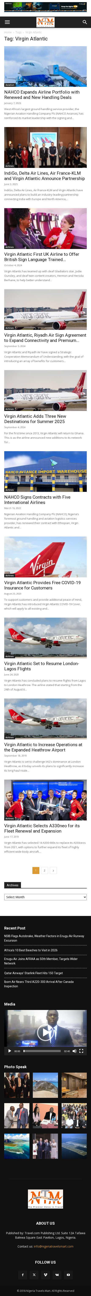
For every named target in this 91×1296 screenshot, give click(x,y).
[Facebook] (22, 1275)
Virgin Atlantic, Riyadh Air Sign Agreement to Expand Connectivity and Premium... (45, 338)
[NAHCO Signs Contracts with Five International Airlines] (45, 471)
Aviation (10, 84)
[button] (7, 22)
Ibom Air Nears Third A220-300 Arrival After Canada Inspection (39, 984)
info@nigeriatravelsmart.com (53, 1246)
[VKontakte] (57, 1275)
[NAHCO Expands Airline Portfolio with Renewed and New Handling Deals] (45, 66)
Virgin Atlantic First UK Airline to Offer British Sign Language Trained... (41, 257)
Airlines (10, 166)
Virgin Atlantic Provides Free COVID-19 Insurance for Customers (42, 585)
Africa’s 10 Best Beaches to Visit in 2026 (31, 950)
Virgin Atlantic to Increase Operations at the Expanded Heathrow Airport (43, 747)
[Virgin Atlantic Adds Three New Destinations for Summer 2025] (45, 390)
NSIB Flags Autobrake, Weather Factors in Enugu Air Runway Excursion (44, 938)
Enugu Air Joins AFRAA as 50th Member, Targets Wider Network (41, 961)
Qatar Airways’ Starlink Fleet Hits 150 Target (33, 973)
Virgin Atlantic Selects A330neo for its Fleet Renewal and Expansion (42, 828)
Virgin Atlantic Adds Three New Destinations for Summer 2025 (35, 419)
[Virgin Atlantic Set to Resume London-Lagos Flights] (45, 638)
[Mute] (74, 1051)
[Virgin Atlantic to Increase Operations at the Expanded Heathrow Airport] (45, 718)
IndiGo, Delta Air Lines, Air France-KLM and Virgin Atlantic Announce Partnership (44, 176)
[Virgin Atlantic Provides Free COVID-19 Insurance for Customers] (45, 557)
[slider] (42, 1051)
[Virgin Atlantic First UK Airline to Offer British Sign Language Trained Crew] (45, 228)
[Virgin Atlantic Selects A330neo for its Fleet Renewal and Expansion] (45, 800)
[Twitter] (34, 1275)
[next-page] (53, 870)
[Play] (10, 1051)
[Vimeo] (45, 1275)
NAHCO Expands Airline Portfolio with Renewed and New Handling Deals (42, 95)
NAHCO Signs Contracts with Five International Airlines (37, 500)
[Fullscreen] (81, 1051)
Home (8, 32)
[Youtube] (68, 1275)
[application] (45, 1032)
